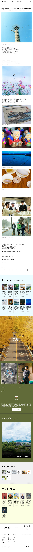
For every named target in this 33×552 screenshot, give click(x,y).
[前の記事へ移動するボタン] (2, 391)
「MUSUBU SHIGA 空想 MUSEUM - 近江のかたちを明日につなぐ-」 (12, 251)
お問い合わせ (4, 536)
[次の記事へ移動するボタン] (5, 391)
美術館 (18, 269)
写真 (11, 269)
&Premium (15, 535)
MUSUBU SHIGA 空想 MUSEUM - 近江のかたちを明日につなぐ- (10, 53)
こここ (14, 541)
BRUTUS (9, 535)
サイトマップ (4, 543)
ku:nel (14, 539)
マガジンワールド (4, 547)
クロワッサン (10, 539)
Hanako (9, 542)
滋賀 (14, 269)
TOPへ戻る (27, 546)
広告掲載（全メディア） (10, 547)
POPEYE (14, 534)
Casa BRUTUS (9, 538)
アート (3, 269)
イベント (7, 269)
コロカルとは (4, 534)
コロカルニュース (3, 6)
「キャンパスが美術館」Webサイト (9, 248)
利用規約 (3, 542)
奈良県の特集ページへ (16, 409)
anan (8, 534)
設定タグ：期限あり (24, 269)
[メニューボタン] (30, 1)
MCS (14, 542)
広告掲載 (3, 537)
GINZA (9, 541)
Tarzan (14, 537)
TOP (1, 4)
